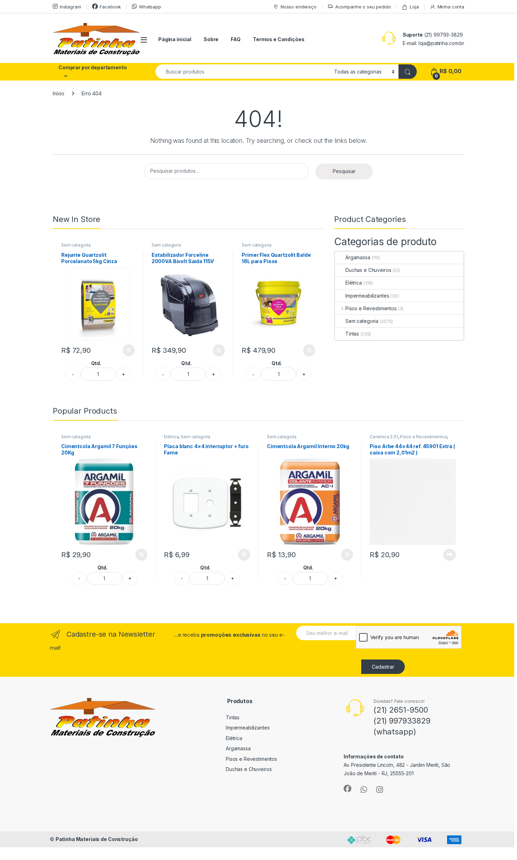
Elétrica (353, 283)
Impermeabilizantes (367, 296)
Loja (414, 6)
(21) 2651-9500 (401, 709)
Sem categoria (76, 245)
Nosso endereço (299, 6)
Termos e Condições (278, 39)
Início (58, 93)
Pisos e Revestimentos (371, 308)
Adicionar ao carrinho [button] (124, 350)
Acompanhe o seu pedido (363, 6)
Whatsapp (150, 6)
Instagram (70, 6)
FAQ (236, 39)
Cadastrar (383, 667)
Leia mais (449, 555)
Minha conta (451, 6)
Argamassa (357, 257)
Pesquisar (344, 171)
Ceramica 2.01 (384, 436)
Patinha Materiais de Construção (97, 839)
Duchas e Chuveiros (368, 270)
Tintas (352, 334)
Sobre (211, 39)
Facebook (110, 6)
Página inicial (174, 39)
